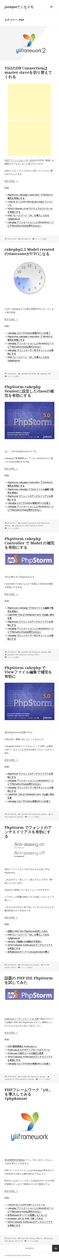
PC (23, 525)
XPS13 (40, 525)
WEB (26, 239)
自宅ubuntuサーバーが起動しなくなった (27, 1215)
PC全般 (23, 1076)
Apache (50, 1238)
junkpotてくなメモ (19, 7)
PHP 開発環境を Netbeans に (22, 1046)
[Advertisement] (29, 101)
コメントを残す (41, 239)
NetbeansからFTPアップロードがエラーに (28, 1049)
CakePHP (24, 374)
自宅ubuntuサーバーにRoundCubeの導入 (28, 951)
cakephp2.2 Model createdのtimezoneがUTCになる (29, 251)
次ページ (55, 1248)
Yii (30, 239)
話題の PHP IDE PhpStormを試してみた (27, 931)
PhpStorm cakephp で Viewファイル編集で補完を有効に (28, 672)
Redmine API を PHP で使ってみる (25, 1218)
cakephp (43, 374)
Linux (23, 1238)
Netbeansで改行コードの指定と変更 (25, 1053)
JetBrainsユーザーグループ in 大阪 (22, 1018)
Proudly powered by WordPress (18, 1255)
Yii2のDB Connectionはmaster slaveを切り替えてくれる (28, 72)
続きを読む (11, 180)
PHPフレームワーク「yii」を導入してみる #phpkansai (28, 1094)
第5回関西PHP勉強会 (15, 1159)
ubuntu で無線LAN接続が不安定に (24, 941)
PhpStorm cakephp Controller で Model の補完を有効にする (29, 543)
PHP (22, 239)
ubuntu (7, 525)
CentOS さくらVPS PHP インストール (26, 1204)
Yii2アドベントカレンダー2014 (20, 160)
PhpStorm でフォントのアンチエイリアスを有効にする (28, 832)
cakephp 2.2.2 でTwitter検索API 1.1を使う (29, 332)
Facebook (32, 523)
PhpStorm (45, 523)
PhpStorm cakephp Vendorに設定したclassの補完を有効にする (29, 391)
